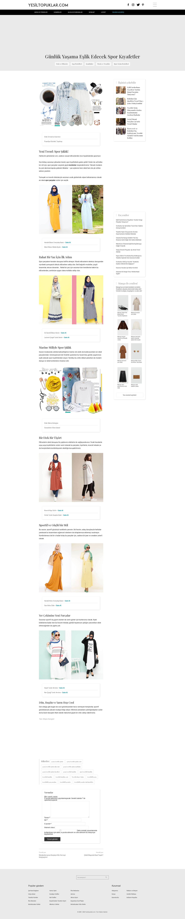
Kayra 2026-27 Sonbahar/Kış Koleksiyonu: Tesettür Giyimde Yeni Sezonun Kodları (135, 133)
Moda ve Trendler (40, 12)
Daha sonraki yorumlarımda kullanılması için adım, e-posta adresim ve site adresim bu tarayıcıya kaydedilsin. (70, 832)
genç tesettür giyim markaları (72, 767)
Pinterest (143, 5)
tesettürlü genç (91, 777)
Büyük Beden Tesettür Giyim (57, 901)
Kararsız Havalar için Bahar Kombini (127, 268)
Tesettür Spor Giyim (78, 777)
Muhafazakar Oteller (34, 904)
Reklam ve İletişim (132, 890)
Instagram (133, 5)
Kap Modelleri (77, 64)
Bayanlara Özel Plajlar (77, 901)
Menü (155, 5)
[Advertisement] (92, 34)
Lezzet (103, 12)
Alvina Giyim (74, 897)
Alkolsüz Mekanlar (75, 12)
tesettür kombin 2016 (62, 777)
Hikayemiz (115, 890)
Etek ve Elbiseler (62, 64)
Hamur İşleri (53, 890)
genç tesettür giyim (57, 761)
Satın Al (68, 242)
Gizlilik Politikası (131, 894)
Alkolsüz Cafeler (54, 904)
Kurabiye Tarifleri (54, 894)
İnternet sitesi (49, 827)
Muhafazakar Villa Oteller (78, 904)
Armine (73, 894)
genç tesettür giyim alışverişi (51, 767)
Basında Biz (115, 897)
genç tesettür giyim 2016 (74, 761)
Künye (113, 894)
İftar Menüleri (32, 901)
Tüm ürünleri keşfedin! (129, 395)
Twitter (138, 5)
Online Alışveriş (118, 12)
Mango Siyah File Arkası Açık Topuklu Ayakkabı (122, 314)
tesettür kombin (47, 777)
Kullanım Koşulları (132, 897)
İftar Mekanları (75, 890)
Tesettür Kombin (33, 897)
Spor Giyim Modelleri (121, 64)
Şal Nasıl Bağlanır (33, 890)
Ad (46, 820)
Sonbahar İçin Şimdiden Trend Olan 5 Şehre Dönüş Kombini (135, 101)
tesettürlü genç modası (49, 782)
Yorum (47, 818)
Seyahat (92, 12)
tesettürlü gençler (65, 782)
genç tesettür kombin (69, 772)
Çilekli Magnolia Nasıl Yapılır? (93, 855)
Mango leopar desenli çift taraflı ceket (122, 338)
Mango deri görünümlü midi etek (122, 386)
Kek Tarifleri (52, 897)
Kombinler (57, 12)
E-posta (47, 824)
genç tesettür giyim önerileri (51, 772)
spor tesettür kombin (86, 772)
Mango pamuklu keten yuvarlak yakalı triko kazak (135, 338)
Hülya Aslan (31, 894)
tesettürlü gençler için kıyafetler (83, 782)
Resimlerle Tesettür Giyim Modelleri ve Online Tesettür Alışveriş (48, 5)
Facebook (128, 5)
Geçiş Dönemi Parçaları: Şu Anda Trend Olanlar (133, 121)
